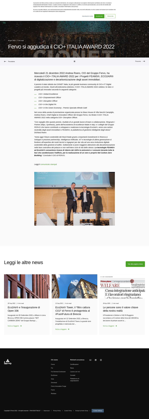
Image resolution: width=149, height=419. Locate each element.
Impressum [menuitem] (47, 410)
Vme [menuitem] (52, 379)
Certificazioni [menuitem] (74, 364)
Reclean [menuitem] (53, 393)
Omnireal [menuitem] (54, 382)
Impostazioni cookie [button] (87, 16)
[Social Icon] (90, 360)
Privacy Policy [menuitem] (57, 410)
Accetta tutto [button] (99, 16)
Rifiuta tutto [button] (110, 16)
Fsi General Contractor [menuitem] (58, 371)
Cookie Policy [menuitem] (68, 410)
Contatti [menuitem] (72, 375)
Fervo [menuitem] (53, 364)
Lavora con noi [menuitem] (75, 371)
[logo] (7, 361)
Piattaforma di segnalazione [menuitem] (74, 379)
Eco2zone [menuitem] (54, 375)
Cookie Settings (97, 410)
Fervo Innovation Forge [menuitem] (58, 386)
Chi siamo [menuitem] (54, 360)
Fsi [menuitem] (52, 368)
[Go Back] (74, 61)
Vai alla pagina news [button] (135, 264)
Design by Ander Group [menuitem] (81, 410)
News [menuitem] (72, 368)
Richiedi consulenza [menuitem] (77, 360)
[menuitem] (98, 410)
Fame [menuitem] (53, 390)
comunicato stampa (48, 164)
